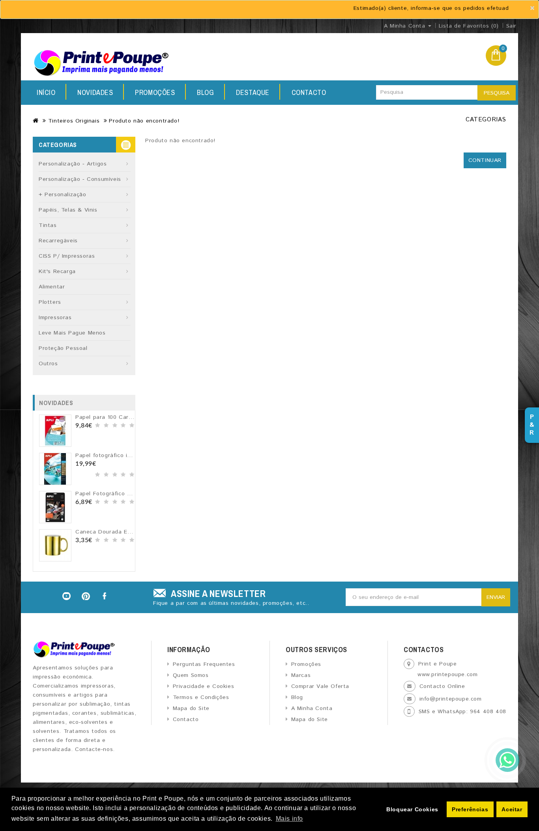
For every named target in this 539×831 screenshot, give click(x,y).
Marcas (301, 675)
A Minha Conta (311, 708)
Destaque (253, 92)
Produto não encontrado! (144, 121)
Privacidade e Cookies (203, 686)
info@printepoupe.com (450, 699)
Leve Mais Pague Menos (72, 333)
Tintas (48, 225)
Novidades (95, 92)
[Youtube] (66, 596)
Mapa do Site (191, 708)
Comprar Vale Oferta (320, 686)
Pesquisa (496, 93)
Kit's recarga (57, 271)
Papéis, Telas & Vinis (68, 210)
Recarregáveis (58, 241)
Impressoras (55, 318)
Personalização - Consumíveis (80, 179)
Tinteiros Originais (73, 121)
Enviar (496, 597)
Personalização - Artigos (73, 164)
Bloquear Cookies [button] (412, 809)
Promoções (155, 92)
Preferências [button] (470, 809)
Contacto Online (442, 686)
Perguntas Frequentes (204, 664)
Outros (48, 364)
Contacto (309, 92)
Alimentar (52, 287)
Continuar (485, 160)
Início (46, 92)
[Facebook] (105, 596)
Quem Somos (191, 675)
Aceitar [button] (512, 809)
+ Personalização (62, 195)
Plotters (50, 302)
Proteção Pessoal (63, 348)
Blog (205, 92)
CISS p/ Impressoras (67, 256)
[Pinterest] (86, 596)
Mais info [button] (289, 818)
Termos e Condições (201, 697)
